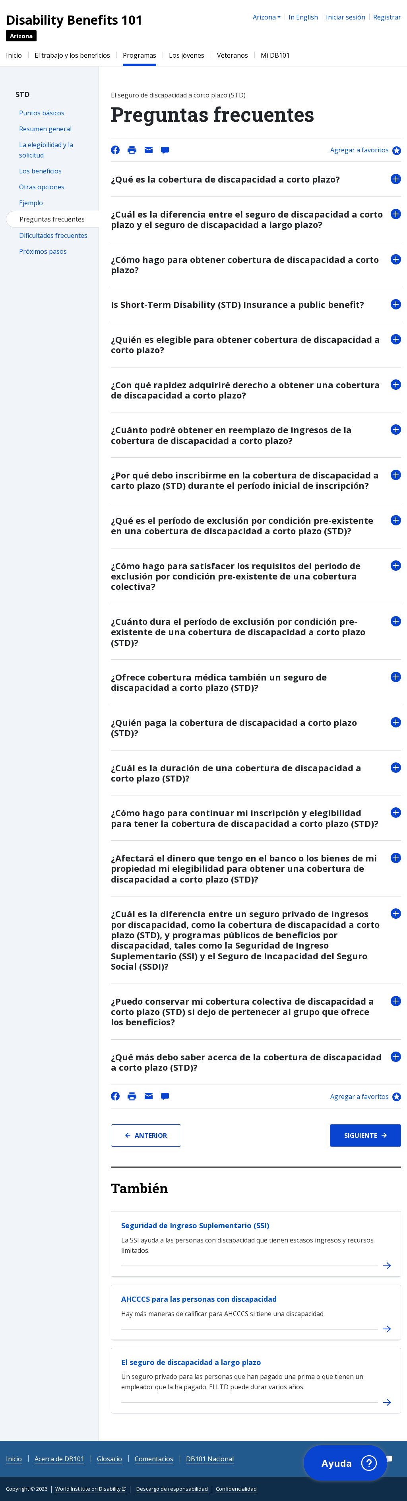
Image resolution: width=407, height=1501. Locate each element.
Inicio (14, 55)
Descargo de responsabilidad (172, 1488)
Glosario (109, 1458)
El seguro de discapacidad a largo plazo (191, 1362)
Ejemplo (31, 202)
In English (303, 17)
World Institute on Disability (88, 1488)
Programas (139, 55)
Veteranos (232, 55)
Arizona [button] (264, 17)
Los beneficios (40, 171)
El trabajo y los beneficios (72, 55)
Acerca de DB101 (59, 1458)
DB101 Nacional (210, 1458)
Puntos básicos (41, 113)
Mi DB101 (275, 55)
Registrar (387, 17)
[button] (345, 1463)
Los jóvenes (186, 55)
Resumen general (45, 128)
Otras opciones (41, 187)
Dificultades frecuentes (53, 235)
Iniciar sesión (345, 17)
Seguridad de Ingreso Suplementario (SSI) (195, 1225)
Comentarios (154, 1458)
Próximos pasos (43, 251)
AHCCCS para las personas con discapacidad (199, 1299)
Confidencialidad (236, 1488)
